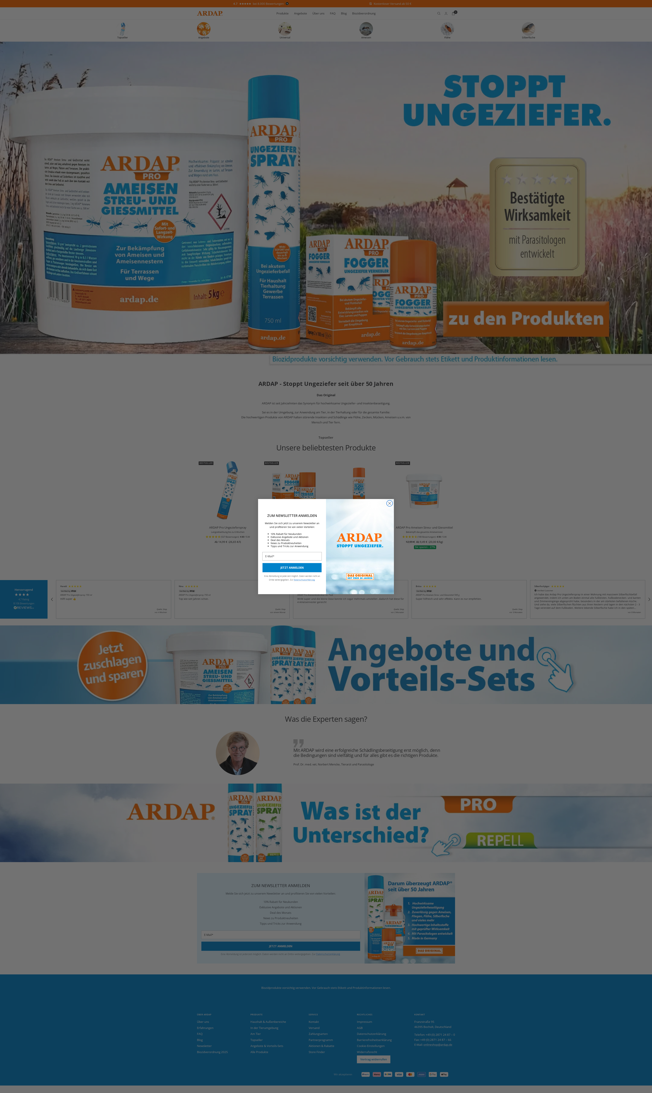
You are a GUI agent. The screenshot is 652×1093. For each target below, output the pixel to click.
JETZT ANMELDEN (292, 568)
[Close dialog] (390, 503)
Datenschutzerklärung (304, 579)
